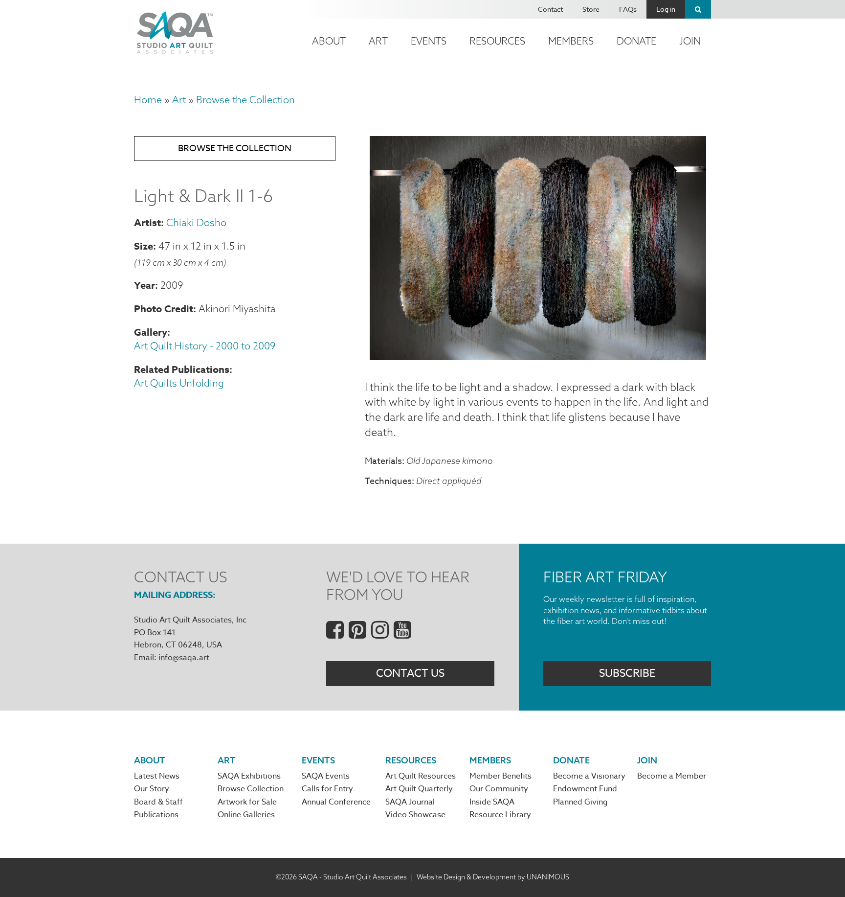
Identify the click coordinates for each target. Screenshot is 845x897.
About (329, 41)
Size (143, 246)
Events (428, 41)
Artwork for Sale (247, 802)
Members (571, 41)
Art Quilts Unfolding (179, 383)
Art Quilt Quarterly (419, 789)
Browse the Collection (245, 99)
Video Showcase (415, 815)
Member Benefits (500, 776)
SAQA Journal (410, 802)
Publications (156, 815)
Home (148, 99)
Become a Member (671, 776)
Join (690, 41)
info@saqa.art (183, 658)
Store (591, 9)
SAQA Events (326, 776)
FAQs (628, 9)
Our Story (151, 789)
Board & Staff (158, 802)
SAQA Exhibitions (249, 776)
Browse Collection (251, 789)
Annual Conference (336, 802)
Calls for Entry (327, 789)
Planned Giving (580, 802)
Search (698, 9)
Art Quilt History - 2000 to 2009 (204, 346)
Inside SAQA (491, 802)
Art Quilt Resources (420, 776)
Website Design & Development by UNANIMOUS (493, 877)
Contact (550, 9)
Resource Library (500, 815)
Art (378, 41)
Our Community (498, 789)
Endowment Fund (585, 789)
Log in (665, 9)
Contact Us (410, 673)
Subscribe (627, 673)
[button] (538, 356)
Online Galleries (246, 815)
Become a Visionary (589, 776)
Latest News (156, 776)
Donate (636, 41)
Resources (497, 41)
